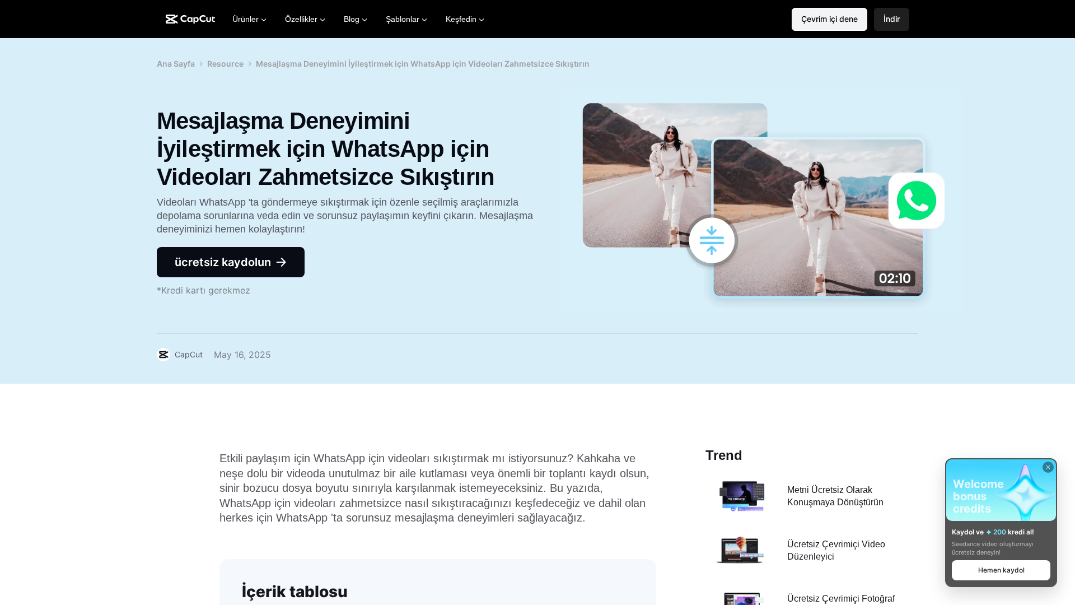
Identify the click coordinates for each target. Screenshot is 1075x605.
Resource (225, 63)
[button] (891, 19)
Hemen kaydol (1001, 570)
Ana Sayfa (176, 63)
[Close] (1048, 467)
